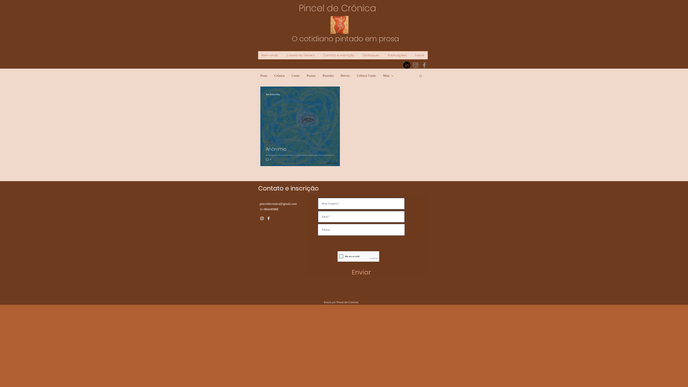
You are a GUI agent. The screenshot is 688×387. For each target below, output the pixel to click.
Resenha (328, 75)
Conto (296, 75)
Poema (311, 75)
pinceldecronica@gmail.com (278, 204)
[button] (420, 76)
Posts (263, 75)
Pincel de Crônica (337, 8)
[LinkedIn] (406, 65)
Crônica (279, 75)
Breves (345, 75)
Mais (386, 75)
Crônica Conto (366, 75)
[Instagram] (415, 65)
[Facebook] (424, 65)
